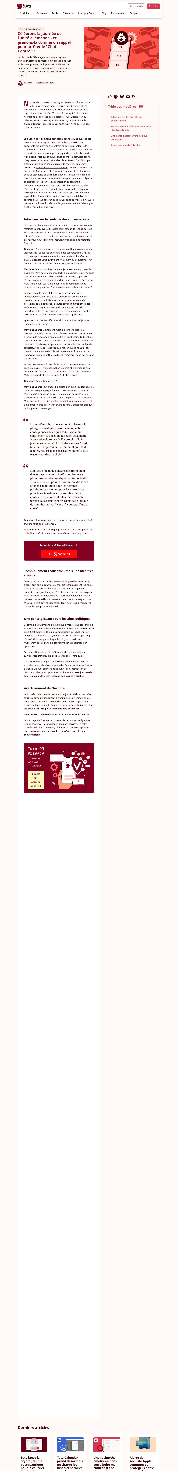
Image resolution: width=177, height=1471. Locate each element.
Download (42, 13)
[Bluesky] (122, 97)
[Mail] (128, 97)
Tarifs (55, 13)
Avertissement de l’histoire (125, 145)
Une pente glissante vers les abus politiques (129, 137)
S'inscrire (153, 6)
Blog (104, 13)
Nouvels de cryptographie (31, 29)
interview (59, 239)
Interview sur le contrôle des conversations (126, 119)
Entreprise (68, 13)
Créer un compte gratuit (35, 779)
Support (134, 13)
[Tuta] (24, 6)
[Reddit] (110, 97)
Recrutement (118, 13)
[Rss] (134, 97)
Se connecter (136, 6)
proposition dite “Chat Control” (52, 167)
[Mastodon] (116, 97)
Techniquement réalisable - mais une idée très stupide (131, 128)
